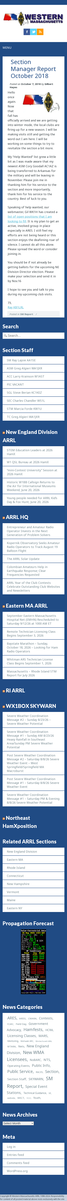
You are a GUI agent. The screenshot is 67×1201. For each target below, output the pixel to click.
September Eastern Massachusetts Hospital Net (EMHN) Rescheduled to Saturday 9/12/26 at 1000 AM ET (33, 619)
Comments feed (18, 1163)
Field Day (21, 1024)
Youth (36, 1098)
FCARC (10, 1024)
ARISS (22, 1018)
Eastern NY (14, 908)
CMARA (32, 1018)
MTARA (11, 1046)
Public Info (41, 1065)
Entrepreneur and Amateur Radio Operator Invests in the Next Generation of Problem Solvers (30, 531)
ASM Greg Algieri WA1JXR (24, 368)
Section (52, 1071)
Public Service (20, 1071)
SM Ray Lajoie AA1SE (21, 360)
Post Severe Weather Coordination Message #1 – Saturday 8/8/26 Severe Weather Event (33, 783)
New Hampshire (18, 884)
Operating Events (18, 1066)
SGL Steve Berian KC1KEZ (24, 392)
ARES (11, 1018)
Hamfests (32, 1029)
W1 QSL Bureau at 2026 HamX (28, 462)
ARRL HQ (17, 517)
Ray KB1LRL (16, 307)
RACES (39, 1072)
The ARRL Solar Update (23, 559)
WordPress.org (17, 1171)
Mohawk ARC (27, 1041)
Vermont (13, 892)
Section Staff (16, 1079)
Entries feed (15, 1155)
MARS (43, 1035)
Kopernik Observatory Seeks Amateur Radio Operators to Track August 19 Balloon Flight (33, 547)
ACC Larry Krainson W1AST (25, 376)
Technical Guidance (34, 1093)
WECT (20, 1097)
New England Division (22, 851)
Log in (11, 1147)
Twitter (33, 32)
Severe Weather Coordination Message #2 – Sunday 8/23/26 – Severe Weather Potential (29, 720)
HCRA (49, 1030)
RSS (40, 32)
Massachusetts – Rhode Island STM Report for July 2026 (32, 673)
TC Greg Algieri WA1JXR (23, 417)
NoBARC (35, 1060)
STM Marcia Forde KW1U (24, 409)
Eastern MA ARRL (27, 606)
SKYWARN (36, 1079)
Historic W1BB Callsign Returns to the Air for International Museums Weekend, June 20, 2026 (31, 486)
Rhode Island (16, 868)
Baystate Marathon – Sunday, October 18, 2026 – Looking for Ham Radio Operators (32, 647)
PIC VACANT (15, 384)
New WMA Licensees (25, 1055)
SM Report (26, 314)
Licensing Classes (21, 1035)
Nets (21, 1046)
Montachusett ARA (44, 1041)
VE (50, 1093)
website (11, 1098)
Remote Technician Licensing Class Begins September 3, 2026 (31, 633)
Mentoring (12, 1041)
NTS (47, 1059)
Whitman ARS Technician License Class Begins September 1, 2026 (30, 661)
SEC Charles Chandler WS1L (26, 401)
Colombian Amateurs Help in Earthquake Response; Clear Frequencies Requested (27, 571)
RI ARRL (15, 690)
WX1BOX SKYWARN (31, 706)
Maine (11, 900)
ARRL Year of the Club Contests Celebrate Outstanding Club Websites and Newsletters (33, 586)
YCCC (29, 1098)
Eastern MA (15, 860)
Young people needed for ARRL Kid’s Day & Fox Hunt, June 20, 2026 (32, 500)
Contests (46, 1018)
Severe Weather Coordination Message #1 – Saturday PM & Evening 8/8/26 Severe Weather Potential (33, 798)
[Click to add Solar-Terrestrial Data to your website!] (33, 993)
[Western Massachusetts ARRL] (33, 26)
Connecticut (15, 876)
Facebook (27, 32)
